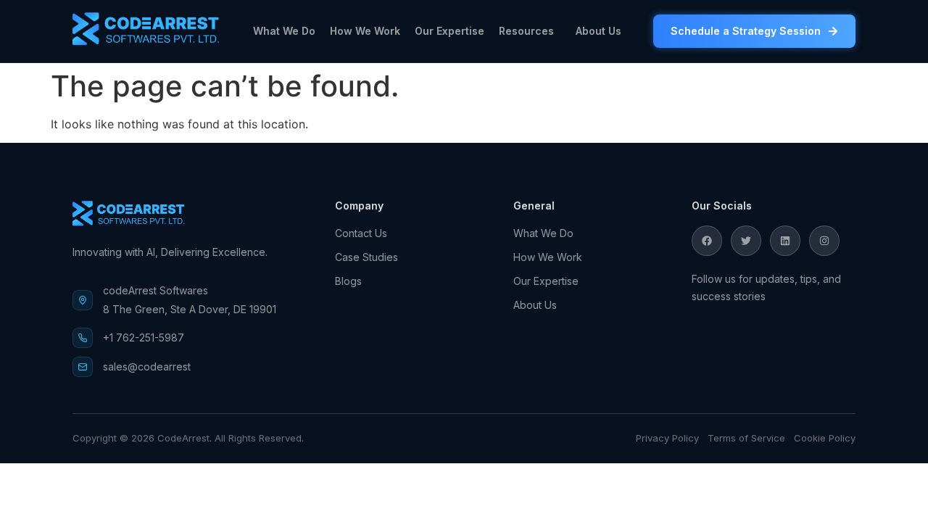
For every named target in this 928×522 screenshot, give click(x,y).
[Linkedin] (785, 240)
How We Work (365, 31)
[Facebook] (707, 240)
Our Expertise (449, 31)
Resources (526, 31)
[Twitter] (746, 240)
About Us (598, 31)
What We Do (284, 31)
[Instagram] (824, 240)
